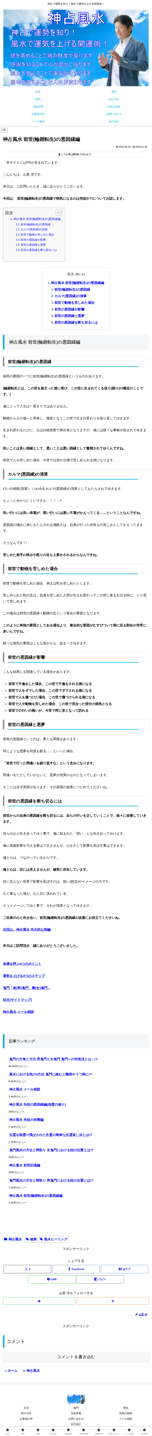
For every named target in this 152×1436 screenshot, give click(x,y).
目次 (70, 274)
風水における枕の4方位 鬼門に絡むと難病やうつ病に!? (50, 1074)
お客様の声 (26, 1418)
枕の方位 (26, 1413)
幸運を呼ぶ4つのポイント (22, 964)
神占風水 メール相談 (18, 1012)
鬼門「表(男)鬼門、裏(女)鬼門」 (27, 988)
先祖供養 (76, 1413)
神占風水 (15, 1239)
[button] (100, 1279)
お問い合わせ (76, 1418)
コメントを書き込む (76, 1356)
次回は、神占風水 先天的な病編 (27, 929)
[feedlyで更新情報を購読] (39, 1301)
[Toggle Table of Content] (57, 213)
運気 (125, 1407)
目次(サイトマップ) (17, 1000)
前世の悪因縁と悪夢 (33, 244)
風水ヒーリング (55, 1239)
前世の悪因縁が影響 (33, 239)
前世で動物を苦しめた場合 (37, 234)
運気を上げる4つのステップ (24, 976)
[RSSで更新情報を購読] (113, 1301)
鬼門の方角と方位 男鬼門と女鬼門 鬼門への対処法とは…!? (53, 1059)
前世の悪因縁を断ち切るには (39, 250)
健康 (33, 1239)
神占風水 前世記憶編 (24, 1165)
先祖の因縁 (125, 1413)
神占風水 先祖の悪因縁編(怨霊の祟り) (37, 1104)
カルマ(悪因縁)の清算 (34, 229)
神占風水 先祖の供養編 (26, 1120)
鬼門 (76, 1407)
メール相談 (125, 1418)
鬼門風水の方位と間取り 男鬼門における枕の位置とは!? (51, 1180)
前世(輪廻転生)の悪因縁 (35, 224)
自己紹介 (76, 1424)
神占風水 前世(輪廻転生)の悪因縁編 (37, 219)
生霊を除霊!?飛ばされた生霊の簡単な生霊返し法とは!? (50, 1135)
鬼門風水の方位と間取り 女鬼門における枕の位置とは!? (51, 1150)
